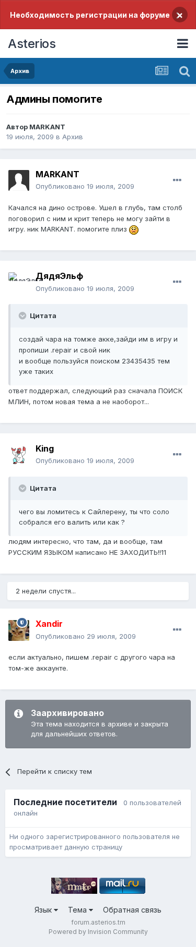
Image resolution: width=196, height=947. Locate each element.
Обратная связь (132, 909)
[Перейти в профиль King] (18, 454)
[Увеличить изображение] (134, 229)
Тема (78, 909)
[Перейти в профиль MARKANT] (18, 180)
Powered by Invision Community (98, 932)
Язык (44, 909)
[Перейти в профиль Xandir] (18, 630)
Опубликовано (85, 186)
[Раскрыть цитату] (23, 315)
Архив (72, 136)
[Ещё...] (177, 180)
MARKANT (47, 127)
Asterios (31, 43)
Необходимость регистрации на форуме (90, 14)
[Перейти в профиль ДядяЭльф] (18, 282)
